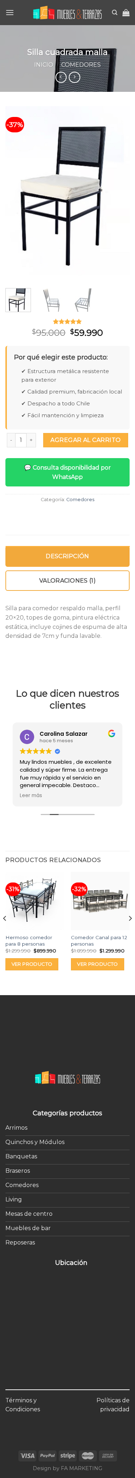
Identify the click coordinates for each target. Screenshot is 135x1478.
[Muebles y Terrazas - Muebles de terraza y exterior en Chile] (67, 12)
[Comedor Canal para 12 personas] (100, 901)
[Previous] (16, 193)
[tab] (67, 556)
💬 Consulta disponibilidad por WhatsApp (67, 472)
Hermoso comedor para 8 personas (28, 941)
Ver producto (32, 964)
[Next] (118, 193)
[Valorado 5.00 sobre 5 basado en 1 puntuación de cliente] (67, 321)
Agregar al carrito (85, 440)
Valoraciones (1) (67, 580)
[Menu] (9, 12)
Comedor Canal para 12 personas (99, 941)
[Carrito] (126, 12)
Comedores (81, 64)
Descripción (67, 556)
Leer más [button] (31, 795)
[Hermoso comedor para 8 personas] (34, 901)
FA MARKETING (81, 1468)
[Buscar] (114, 12)
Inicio (43, 64)
